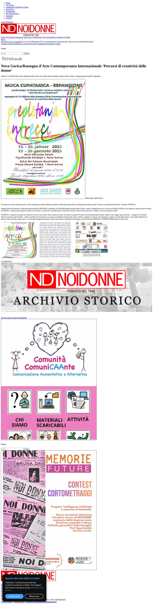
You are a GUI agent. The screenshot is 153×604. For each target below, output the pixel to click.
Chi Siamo (10, 5)
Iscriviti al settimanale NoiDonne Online (45, 44)
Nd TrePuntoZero (12, 14)
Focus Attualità (15, 42)
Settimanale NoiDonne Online (17, 7)
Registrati (9, 22)
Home (8, 3)
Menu (3, 40)
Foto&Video (10, 12)
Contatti (9, 18)
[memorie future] (49, 569)
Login (3, 22)
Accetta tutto (14, 596)
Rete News (10, 9)
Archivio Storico (7, 44)
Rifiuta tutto (34, 596)
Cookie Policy (19, 602)
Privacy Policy (6, 602)
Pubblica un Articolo (22, 44)
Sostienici (9, 16)
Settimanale (19, 37)
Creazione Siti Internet (41, 602)
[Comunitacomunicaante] (49, 440)
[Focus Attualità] (12, 60)
